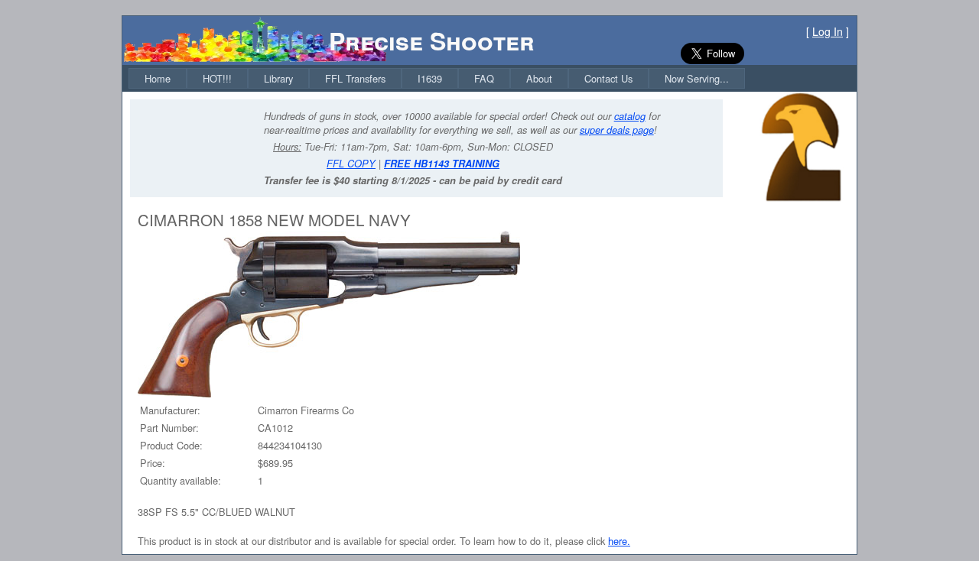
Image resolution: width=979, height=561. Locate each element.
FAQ (484, 78)
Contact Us (608, 78)
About (539, 78)
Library (278, 78)
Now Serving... (697, 78)
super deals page (617, 130)
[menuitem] (157, 78)
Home (158, 78)
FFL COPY (351, 163)
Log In (827, 31)
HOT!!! (217, 78)
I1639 (430, 78)
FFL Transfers (355, 78)
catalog (630, 116)
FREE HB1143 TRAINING (441, 163)
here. (619, 540)
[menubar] (436, 78)
